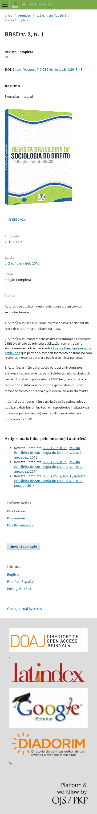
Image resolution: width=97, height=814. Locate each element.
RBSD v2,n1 (19, 219)
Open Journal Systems (24, 608)
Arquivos (24, 15)
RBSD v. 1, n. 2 (55, 462)
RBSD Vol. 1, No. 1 (57, 476)
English (13, 574)
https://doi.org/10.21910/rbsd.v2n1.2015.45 (47, 69)
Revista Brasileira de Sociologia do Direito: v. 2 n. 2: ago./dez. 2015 (48, 453)
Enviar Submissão (23, 546)
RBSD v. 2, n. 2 (55, 448)
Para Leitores (16, 511)
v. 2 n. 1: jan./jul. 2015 (51, 15)
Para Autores (16, 518)
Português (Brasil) (21, 588)
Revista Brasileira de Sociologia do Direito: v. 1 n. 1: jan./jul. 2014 (49, 481)
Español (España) (20, 581)
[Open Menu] (4, 4)
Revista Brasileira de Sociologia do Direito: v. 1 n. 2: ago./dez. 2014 (48, 467)
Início (8, 15)
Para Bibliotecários (20, 525)
